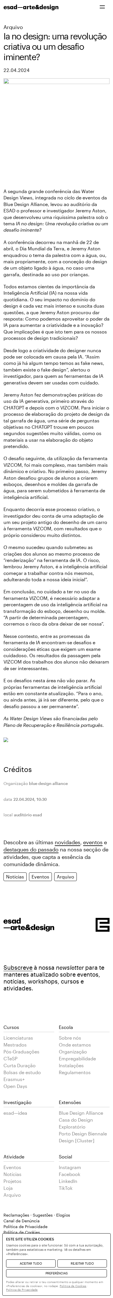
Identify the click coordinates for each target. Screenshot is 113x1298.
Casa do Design (76, 1119)
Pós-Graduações (21, 1051)
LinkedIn (68, 1181)
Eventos (40, 876)
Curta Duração (19, 1065)
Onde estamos (75, 1044)
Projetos (12, 1181)
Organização (73, 1051)
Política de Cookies (73, 1286)
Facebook (69, 1174)
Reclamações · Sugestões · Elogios (36, 1215)
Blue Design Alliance (81, 1113)
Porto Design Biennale (83, 1133)
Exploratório (72, 1126)
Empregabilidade (77, 1058)
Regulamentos (75, 1072)
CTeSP (10, 1058)
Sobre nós (70, 1037)
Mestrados (15, 1044)
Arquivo (13, 27)
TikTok (65, 1188)
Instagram (70, 1167)
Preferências (56, 1273)
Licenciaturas (18, 1037)
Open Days (15, 1086)
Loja (8, 1188)
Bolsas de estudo (22, 1072)
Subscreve (17, 967)
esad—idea (15, 1113)
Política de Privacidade (25, 1226)
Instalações (71, 1065)
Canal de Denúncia (21, 1220)
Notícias (15, 876)
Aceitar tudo (31, 1263)
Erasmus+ (14, 1079)
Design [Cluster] (76, 1140)
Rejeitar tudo (82, 1263)
